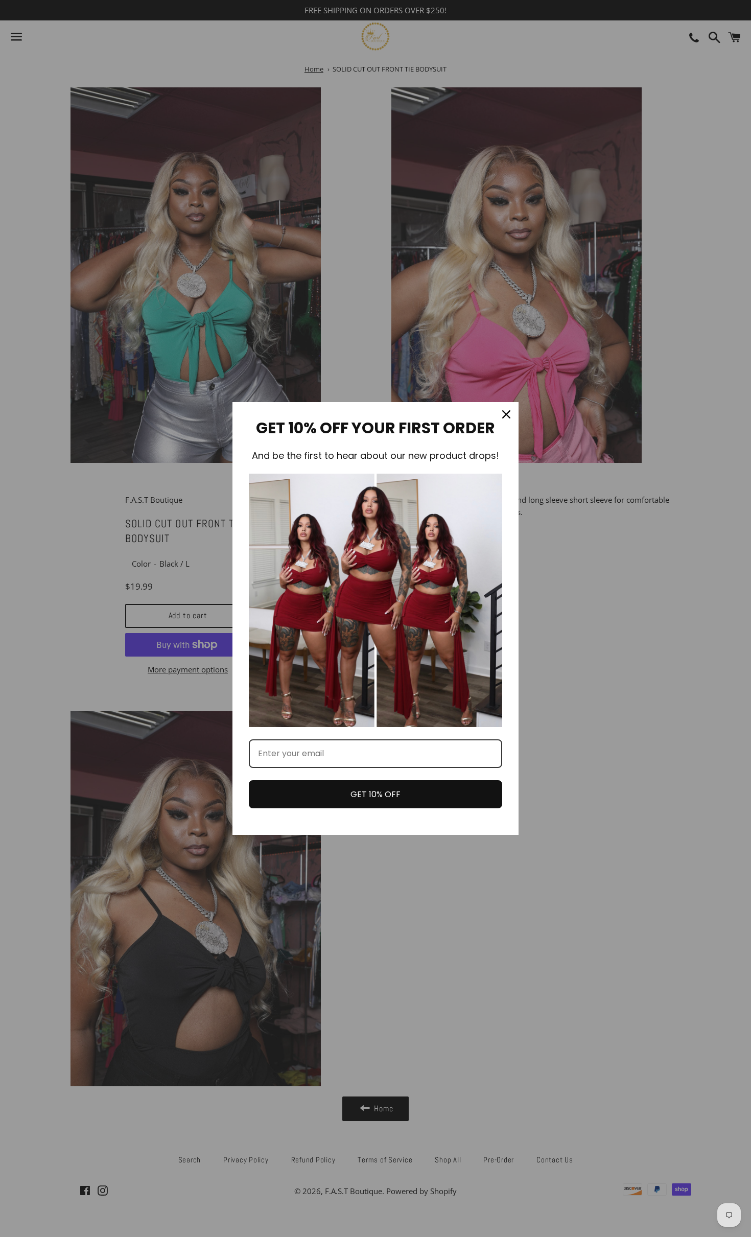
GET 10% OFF (375, 794)
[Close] (506, 414)
